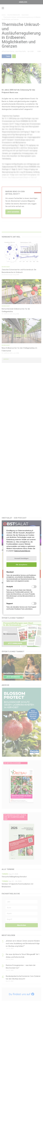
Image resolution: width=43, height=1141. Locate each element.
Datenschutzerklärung (22, 551)
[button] (21, 558)
